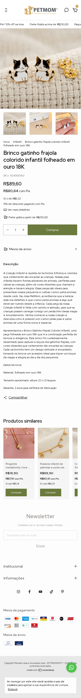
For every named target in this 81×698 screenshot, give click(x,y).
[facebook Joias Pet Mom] (29, 591)
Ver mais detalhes (18, 210)
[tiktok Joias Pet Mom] (51, 591)
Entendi (13, 689)
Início (6, 142)
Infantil (17, 142)
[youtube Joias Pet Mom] (40, 591)
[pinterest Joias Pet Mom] (62, 591)
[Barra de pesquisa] (66, 10)
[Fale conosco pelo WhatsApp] (71, 667)
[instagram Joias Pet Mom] (18, 591)
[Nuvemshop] (41, 671)
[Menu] (6, 10)
